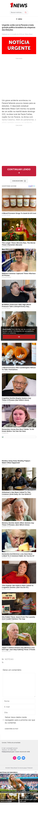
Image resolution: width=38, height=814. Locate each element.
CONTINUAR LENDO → (19, 171)
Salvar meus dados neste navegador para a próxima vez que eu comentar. (20, 720)
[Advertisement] (19, 78)
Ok (19, 337)
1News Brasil (28, 34)
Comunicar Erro (17, 181)
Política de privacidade (14, 742)
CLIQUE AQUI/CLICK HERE (22, 751)
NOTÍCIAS (9, 659)
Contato (4, 742)
